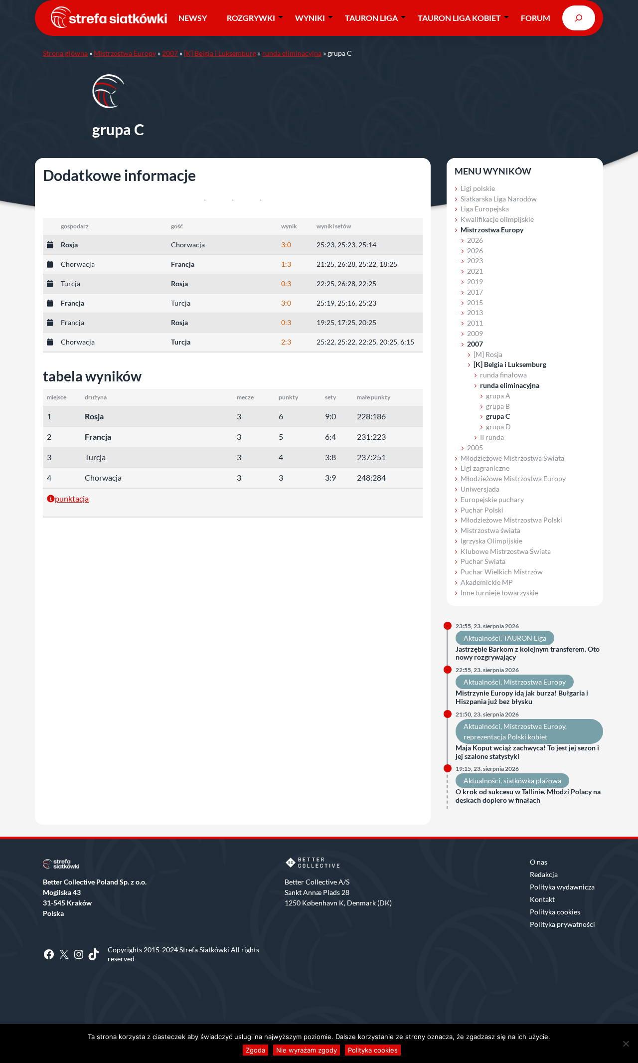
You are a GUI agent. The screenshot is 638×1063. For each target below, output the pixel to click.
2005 (475, 447)
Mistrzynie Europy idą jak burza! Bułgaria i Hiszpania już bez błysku (522, 697)
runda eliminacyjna (291, 53)
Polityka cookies (555, 911)
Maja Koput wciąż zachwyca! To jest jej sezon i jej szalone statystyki (527, 752)
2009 (475, 333)
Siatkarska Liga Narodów (499, 198)
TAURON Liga (371, 17)
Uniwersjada (480, 489)
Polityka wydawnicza (562, 887)
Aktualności (482, 638)
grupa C (498, 416)
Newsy (192, 17)
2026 (475, 240)
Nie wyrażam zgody (306, 1050)
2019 (475, 281)
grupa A (498, 395)
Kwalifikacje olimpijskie (497, 219)
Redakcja (544, 874)
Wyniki (310, 17)
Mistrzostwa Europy (125, 53)
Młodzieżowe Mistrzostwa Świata (512, 458)
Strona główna (65, 53)
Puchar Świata (483, 561)
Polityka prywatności (562, 924)
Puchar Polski (482, 510)
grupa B (498, 406)
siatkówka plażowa (532, 780)
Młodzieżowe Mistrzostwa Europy (513, 478)
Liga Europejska (485, 208)
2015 (475, 302)
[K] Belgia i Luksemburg (220, 53)
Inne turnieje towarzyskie (499, 592)
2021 (475, 271)
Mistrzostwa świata (490, 530)
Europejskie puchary (492, 499)
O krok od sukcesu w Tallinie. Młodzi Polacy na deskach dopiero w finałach (528, 796)
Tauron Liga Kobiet (459, 17)
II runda (492, 437)
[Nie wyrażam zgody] (626, 1044)
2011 (475, 323)
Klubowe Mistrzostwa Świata (506, 551)
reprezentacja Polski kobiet (505, 736)
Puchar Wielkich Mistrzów (502, 571)
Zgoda (255, 1050)
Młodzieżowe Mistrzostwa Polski (511, 520)
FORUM (535, 17)
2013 (475, 312)
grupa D (498, 426)
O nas (538, 862)
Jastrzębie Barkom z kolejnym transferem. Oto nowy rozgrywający (528, 653)
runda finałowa (503, 374)
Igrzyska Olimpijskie (491, 540)
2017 (475, 292)
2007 (170, 53)
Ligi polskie (478, 188)
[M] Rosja (488, 354)
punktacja (72, 498)
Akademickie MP (487, 582)
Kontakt (542, 899)
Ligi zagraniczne (485, 468)
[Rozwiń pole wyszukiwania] (578, 17)
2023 (475, 260)
